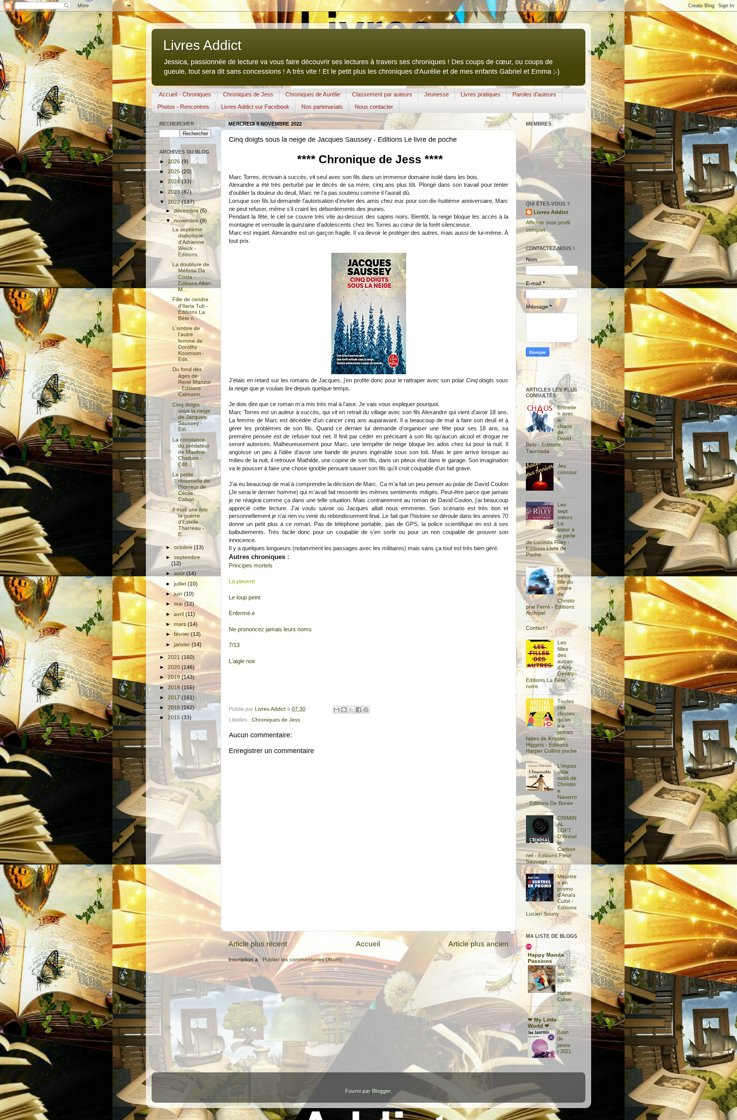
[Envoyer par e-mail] (336, 709)
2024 (175, 181)
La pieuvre (242, 581)
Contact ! (537, 628)
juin (179, 594)
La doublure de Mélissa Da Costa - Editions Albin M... (191, 277)
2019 (175, 677)
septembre (187, 557)
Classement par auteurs (382, 94)
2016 (175, 707)
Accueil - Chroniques (185, 94)
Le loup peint (244, 597)
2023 (175, 192)
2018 (175, 687)
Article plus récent (257, 944)
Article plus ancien (478, 944)
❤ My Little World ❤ (542, 1023)
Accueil (368, 944)
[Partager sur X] (351, 709)
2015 (175, 717)
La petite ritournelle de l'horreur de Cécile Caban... (191, 487)
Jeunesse (436, 94)
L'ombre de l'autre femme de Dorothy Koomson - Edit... (188, 343)
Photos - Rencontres (183, 106)
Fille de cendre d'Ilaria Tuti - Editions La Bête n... (190, 309)
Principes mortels (251, 565)
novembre (187, 221)
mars (181, 624)
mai (179, 604)
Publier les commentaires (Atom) (302, 959)
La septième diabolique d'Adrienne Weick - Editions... (188, 242)
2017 (175, 697)
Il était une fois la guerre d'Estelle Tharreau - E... (190, 522)
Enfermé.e (242, 613)
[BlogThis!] (344, 709)
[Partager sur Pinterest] (366, 709)
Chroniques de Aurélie (312, 94)
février (182, 634)
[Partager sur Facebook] (358, 709)
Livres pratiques (481, 94)
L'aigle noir (242, 661)
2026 (175, 161)
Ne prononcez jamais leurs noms (270, 629)
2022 (175, 202)
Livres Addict (202, 45)
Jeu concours (567, 472)
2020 (175, 667)
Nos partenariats (322, 106)
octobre (184, 547)
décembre (187, 211)
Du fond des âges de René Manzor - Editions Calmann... (191, 382)
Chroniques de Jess (248, 94)
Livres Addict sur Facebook (255, 106)
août (180, 573)
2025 (175, 171)
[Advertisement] (526, 372)
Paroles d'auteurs (534, 94)
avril (179, 614)
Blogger (381, 1091)
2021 (175, 657)
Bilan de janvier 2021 (564, 1041)
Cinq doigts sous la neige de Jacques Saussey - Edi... (191, 417)
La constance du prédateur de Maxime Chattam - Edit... (191, 452)
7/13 (234, 645)
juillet (181, 584)
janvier (183, 644)
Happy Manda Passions (546, 958)
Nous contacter (374, 106)
